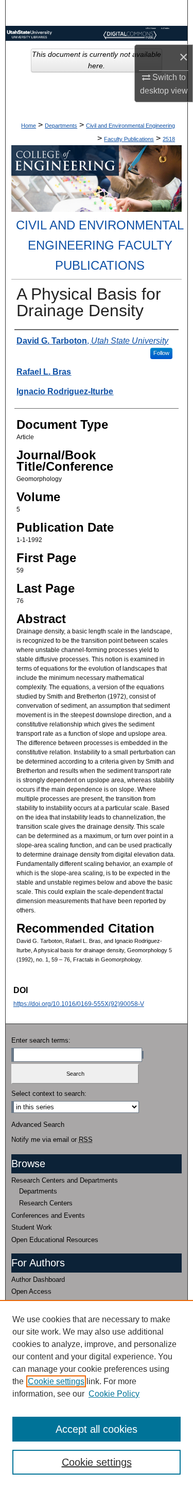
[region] (96, 1393)
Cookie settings (56, 1381)
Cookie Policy (114, 1393)
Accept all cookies (96, 1429)
